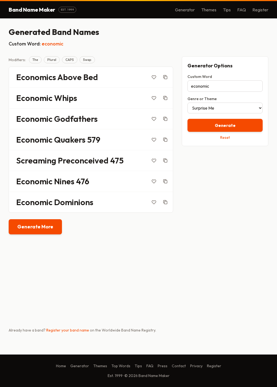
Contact (179, 365)
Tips (227, 9)
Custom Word (199, 76)
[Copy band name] (165, 77)
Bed (90, 77)
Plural (51, 60)
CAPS (69, 60)
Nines (64, 181)
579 (93, 140)
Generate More (35, 227)
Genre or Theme (202, 98)
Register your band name (67, 330)
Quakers (69, 140)
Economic (34, 98)
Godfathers (76, 119)
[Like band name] (154, 77)
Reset (225, 137)
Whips (65, 98)
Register (260, 9)
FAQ (241, 9)
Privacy (196, 365)
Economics (36, 77)
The (35, 60)
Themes (208, 9)
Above (69, 77)
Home (61, 365)
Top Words (120, 365)
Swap (87, 60)
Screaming (36, 160)
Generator (185, 9)
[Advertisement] (225, 188)
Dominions (73, 202)
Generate (225, 125)
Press (162, 365)
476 (82, 181)
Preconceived (83, 160)
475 (117, 160)
